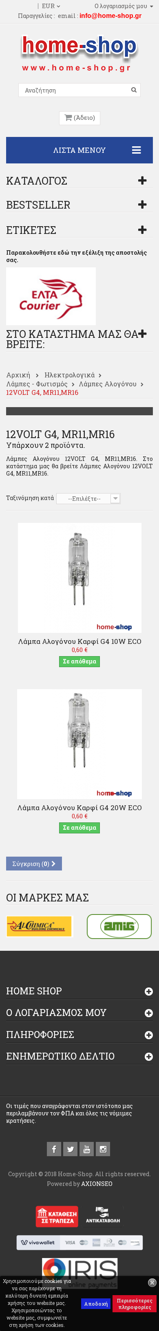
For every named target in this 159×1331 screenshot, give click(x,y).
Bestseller (38, 205)
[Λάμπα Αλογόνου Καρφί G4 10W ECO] (79, 577)
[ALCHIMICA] (39, 926)
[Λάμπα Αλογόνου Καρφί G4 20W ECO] (79, 743)
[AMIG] (119, 926)
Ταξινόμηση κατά (30, 498)
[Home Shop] (79, 53)
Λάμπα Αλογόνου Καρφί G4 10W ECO (79, 641)
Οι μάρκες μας (47, 897)
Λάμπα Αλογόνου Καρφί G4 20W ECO (79, 807)
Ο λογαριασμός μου (56, 1012)
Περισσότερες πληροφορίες (134, 1303)
